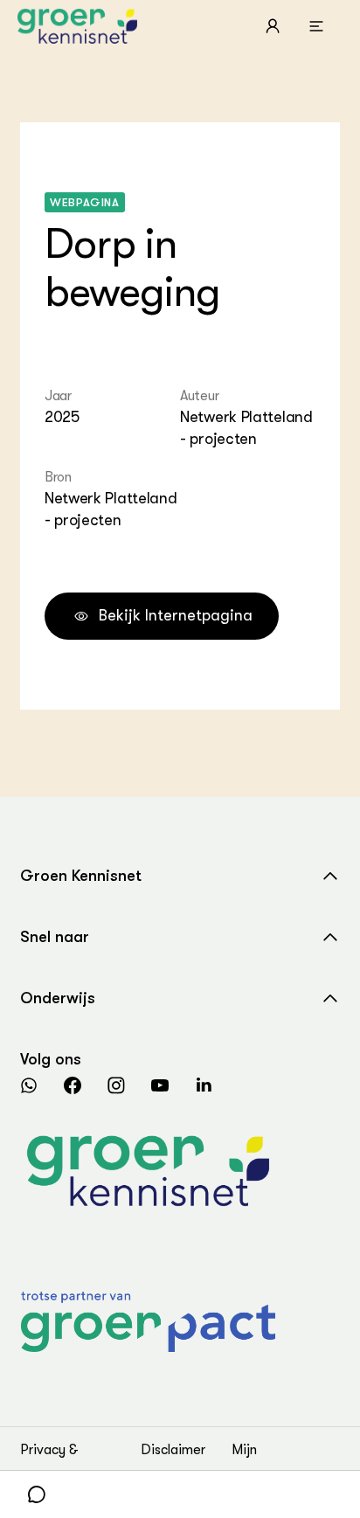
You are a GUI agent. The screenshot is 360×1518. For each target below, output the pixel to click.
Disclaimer (173, 1450)
